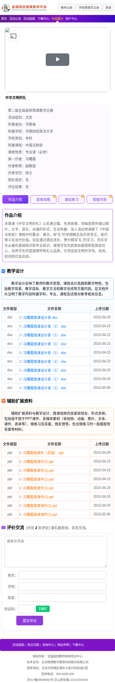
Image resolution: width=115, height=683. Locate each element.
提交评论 (30, 621)
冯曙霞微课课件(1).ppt (40, 506)
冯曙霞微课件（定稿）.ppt (43, 453)
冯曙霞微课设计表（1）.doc (45, 326)
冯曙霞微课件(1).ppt (38, 462)
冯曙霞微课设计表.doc (40, 317)
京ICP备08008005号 (40, 679)
